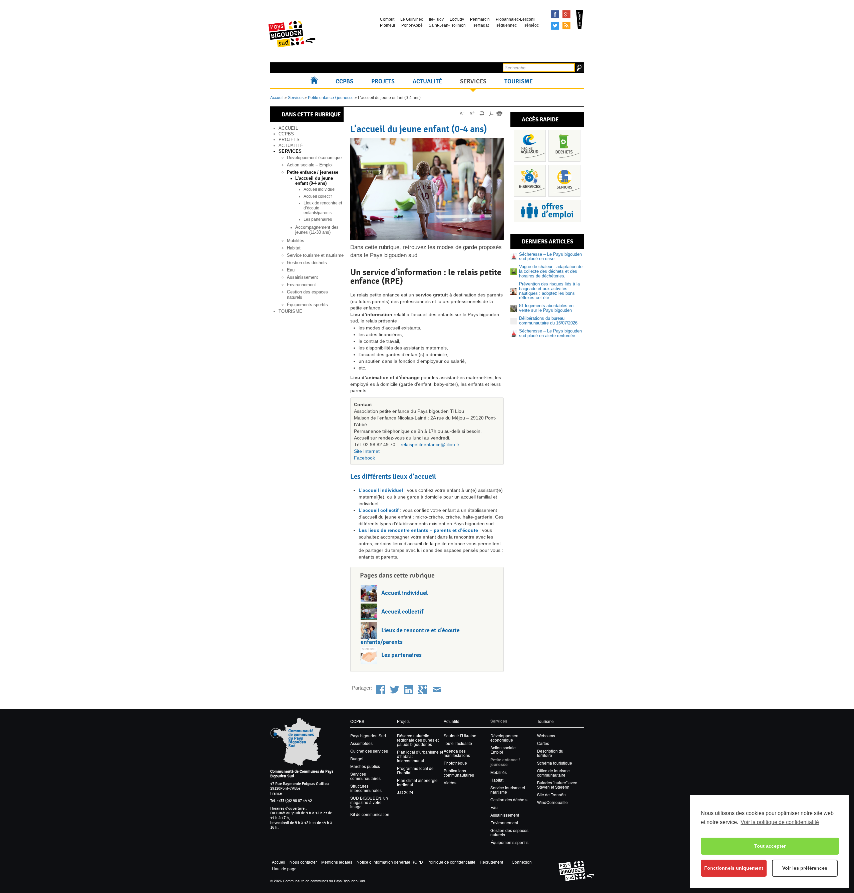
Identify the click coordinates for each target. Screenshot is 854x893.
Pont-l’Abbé (412, 25)
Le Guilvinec (411, 19)
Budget (356, 758)
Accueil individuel (320, 189)
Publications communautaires (459, 773)
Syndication (566, 26)
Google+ (566, 14)
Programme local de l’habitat (415, 770)
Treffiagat (480, 25)
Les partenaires (318, 219)
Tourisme (518, 81)
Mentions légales (336, 862)
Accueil (315, 81)
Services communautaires (365, 776)
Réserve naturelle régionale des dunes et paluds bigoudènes (418, 740)
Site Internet (367, 451)
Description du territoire (550, 753)
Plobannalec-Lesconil (515, 19)
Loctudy (457, 19)
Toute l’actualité (458, 743)
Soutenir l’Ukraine (460, 735)
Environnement (301, 284)
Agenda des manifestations (457, 753)
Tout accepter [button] (770, 846)
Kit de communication (369, 814)
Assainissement (302, 277)
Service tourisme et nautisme (315, 255)
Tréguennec (506, 25)
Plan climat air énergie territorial (417, 782)
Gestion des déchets (307, 262)
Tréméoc (531, 25)
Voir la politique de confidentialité (780, 822)
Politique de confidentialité (451, 862)
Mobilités (295, 240)
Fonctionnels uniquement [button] (733, 868)
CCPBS (344, 81)
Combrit (387, 19)
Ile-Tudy (436, 19)
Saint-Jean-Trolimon (447, 25)
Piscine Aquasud (530, 146)
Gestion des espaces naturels (509, 832)
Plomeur (387, 25)
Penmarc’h (480, 19)
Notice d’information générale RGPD (390, 862)
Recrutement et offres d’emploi (547, 211)
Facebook (555, 14)
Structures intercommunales (366, 788)
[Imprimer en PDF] (490, 113)
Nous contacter (303, 862)
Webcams (546, 735)
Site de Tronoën (551, 794)
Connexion (522, 862)
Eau (291, 269)
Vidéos (450, 782)
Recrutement (491, 862)
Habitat (294, 247)
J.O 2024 (405, 792)
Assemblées (361, 743)
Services (473, 81)
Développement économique (314, 157)
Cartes (543, 743)
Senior (564, 181)
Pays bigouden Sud (368, 735)
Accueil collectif (318, 196)
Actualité (427, 81)
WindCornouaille (552, 802)
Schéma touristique (554, 763)
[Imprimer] (499, 113)
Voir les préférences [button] (804, 868)
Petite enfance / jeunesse (331, 97)
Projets (383, 81)
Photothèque (455, 763)
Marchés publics (365, 766)
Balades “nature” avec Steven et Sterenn (557, 785)
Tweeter (555, 26)
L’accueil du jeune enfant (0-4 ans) (314, 181)
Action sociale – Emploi (310, 164)
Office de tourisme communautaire (553, 773)
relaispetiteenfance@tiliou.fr (430, 444)
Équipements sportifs (307, 304)
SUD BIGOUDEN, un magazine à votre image (369, 802)
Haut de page (284, 868)
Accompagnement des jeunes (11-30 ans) (317, 230)
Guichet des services (369, 751)
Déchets (564, 146)
